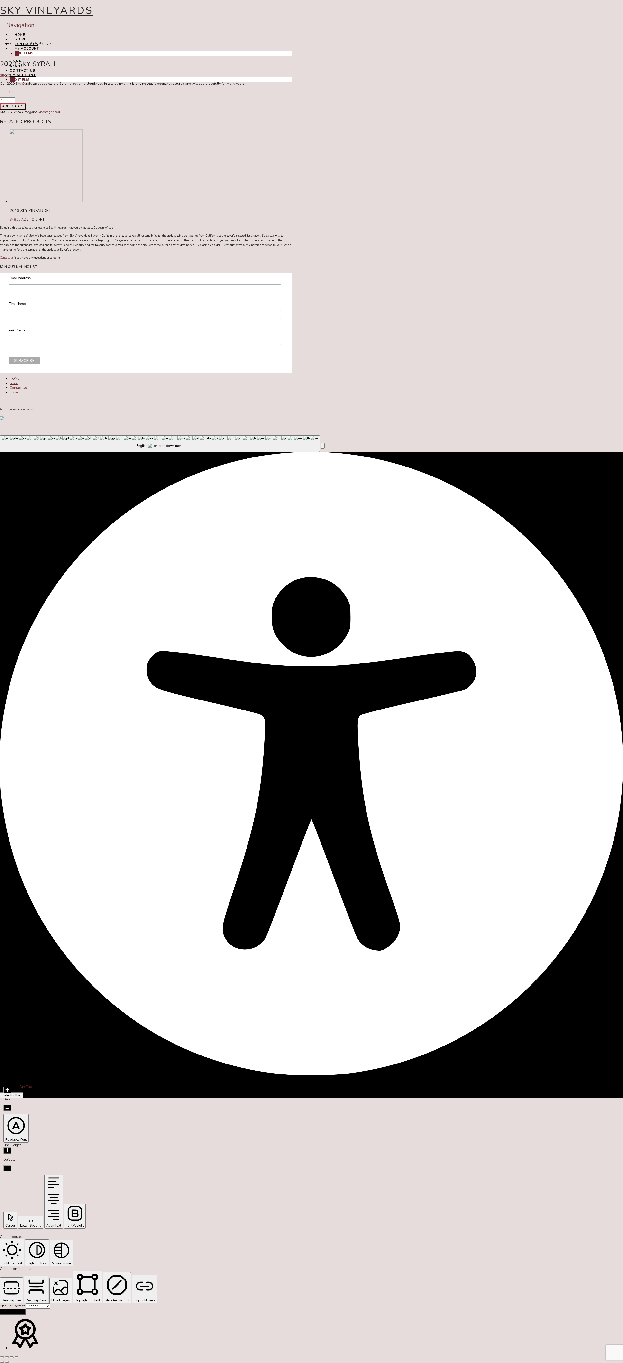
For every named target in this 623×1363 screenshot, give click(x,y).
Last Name (17, 329)
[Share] (12, 1357)
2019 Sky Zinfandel (30, 210)
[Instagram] (6, 400)
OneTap (25, 1086)
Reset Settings (13, 1311)
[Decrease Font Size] (7, 1108)
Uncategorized (49, 112)
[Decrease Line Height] (7, 1168)
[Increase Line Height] (7, 1150)
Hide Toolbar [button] (11, 1095)
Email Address (20, 278)
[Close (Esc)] (16, 1357)
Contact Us (18, 387)
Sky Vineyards (46, 11)
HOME (14, 378)
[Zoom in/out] (2, 1357)
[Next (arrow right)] (7, 1362)
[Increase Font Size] (7, 1090)
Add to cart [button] (33, 219)
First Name (17, 304)
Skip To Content (13, 1306)
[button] (323, 446)
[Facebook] (1, 400)
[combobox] (160, 443)
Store (14, 383)
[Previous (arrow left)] (2, 1362)
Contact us (7, 258)
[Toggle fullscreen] (7, 1357)
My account (18, 392)
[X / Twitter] (4, 400)
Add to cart (13, 106)
